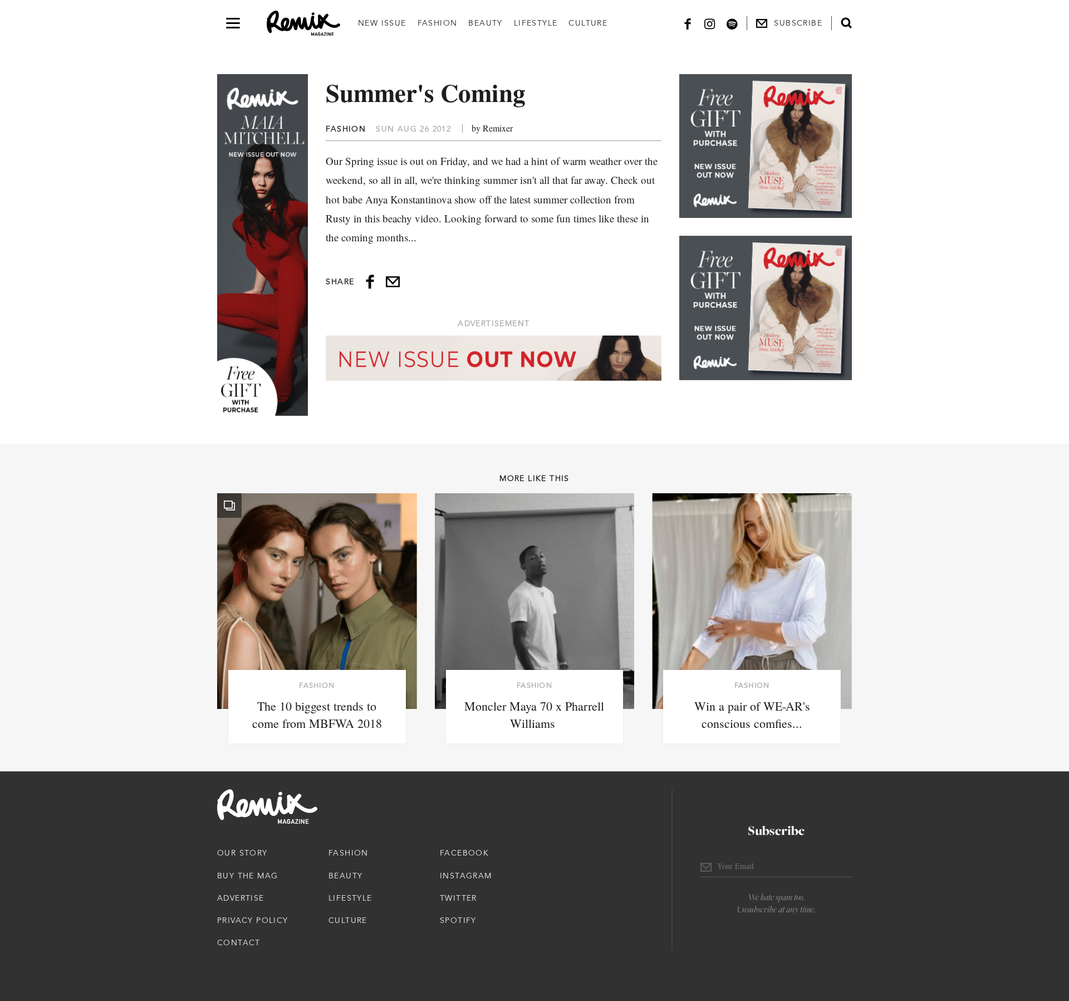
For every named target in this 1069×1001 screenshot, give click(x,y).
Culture (587, 23)
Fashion (438, 23)
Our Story (242, 853)
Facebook (464, 853)
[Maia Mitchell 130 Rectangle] (765, 146)
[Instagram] (709, 23)
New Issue (382, 23)
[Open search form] (846, 22)
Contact (239, 942)
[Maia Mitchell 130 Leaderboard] (493, 358)
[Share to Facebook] (370, 282)
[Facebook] (687, 23)
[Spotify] (732, 23)
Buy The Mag (247, 876)
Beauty (485, 23)
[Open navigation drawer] (233, 23)
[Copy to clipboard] (393, 282)
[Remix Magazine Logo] (303, 23)
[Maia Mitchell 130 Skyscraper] (262, 245)
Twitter (458, 898)
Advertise (240, 898)
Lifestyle (536, 23)
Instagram (466, 876)
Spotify (458, 920)
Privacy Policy (252, 920)
